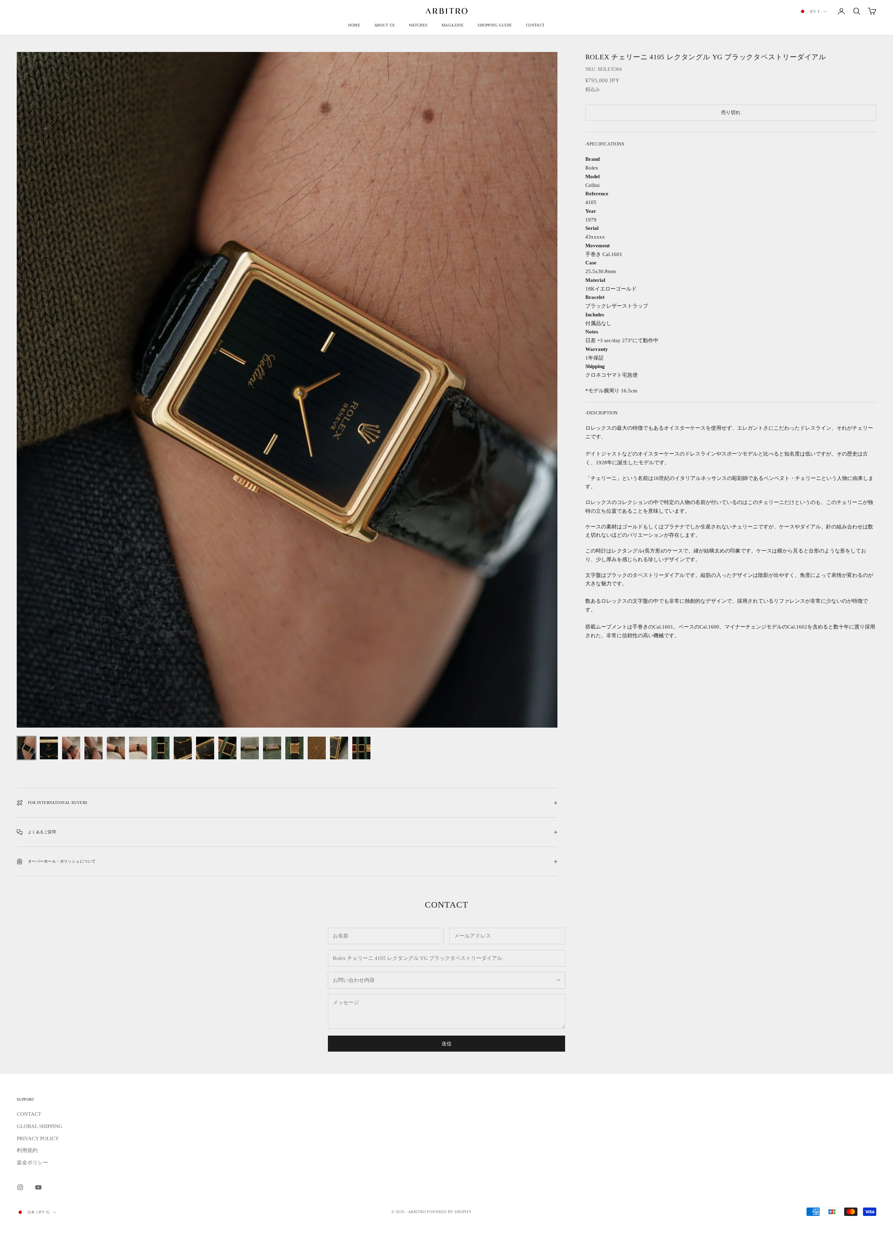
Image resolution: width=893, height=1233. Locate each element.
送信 (446, 1043)
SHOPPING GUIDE (495, 25)
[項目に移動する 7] (160, 748)
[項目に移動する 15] (339, 748)
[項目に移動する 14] (317, 748)
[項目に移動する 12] (272, 748)
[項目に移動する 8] (183, 748)
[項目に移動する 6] (138, 748)
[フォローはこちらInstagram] (20, 1187)
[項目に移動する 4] (93, 748)
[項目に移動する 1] (26, 748)
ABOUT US (384, 25)
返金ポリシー (32, 1162)
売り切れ (731, 112)
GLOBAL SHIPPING (39, 1126)
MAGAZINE (453, 25)
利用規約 (27, 1150)
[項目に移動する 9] (205, 748)
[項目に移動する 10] (227, 748)
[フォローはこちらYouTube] (38, 1187)
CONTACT (535, 25)
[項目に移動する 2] (49, 748)
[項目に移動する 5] (116, 748)
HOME (354, 25)
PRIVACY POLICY (38, 1138)
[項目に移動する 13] (294, 748)
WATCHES (418, 25)
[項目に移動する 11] (250, 748)
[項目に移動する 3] (71, 748)
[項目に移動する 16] (361, 748)
